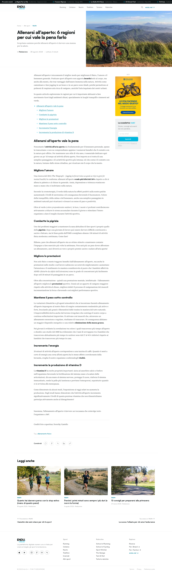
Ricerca (132, 544)
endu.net (149, 7)
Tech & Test (100, 556)
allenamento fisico (44, 434)
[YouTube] (42, 552)
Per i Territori (134, 550)
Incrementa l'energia (48, 128)
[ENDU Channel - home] (21, 7)
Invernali (66, 556)
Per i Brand (133, 547)
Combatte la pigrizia (48, 114)
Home (19, 26)
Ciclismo (72, 7)
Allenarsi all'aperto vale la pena (49, 106)
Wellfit (35, 26)
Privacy (139, 569)
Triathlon (90, 7)
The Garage (100, 553)
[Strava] (47, 552)
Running (63, 7)
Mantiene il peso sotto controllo (52, 123)
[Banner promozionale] (128, 96)
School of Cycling (103, 547)
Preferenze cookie (149, 569)
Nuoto (81, 7)
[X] (58, 443)
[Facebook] (52, 443)
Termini (132, 569)
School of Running (103, 544)
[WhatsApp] (46, 443)
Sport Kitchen (101, 550)
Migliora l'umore (46, 110)
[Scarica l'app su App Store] (19, 552)
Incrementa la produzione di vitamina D (56, 132)
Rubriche (109, 7)
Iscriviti (128, 139)
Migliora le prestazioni (49, 119)
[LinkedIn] (64, 443)
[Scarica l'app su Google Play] (24, 552)
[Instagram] (31, 552)
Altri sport (27, 26)
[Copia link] (70, 443)
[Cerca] (142, 7)
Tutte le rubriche (102, 559)
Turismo (99, 7)
